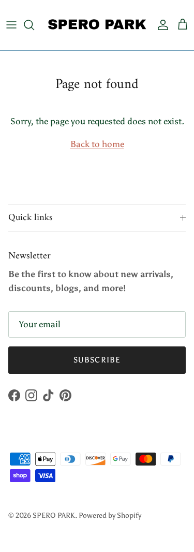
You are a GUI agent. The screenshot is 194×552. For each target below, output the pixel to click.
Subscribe (97, 360)
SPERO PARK (54, 515)
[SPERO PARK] (97, 25)
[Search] (34, 24)
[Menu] (11, 24)
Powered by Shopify (110, 515)
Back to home (97, 144)
